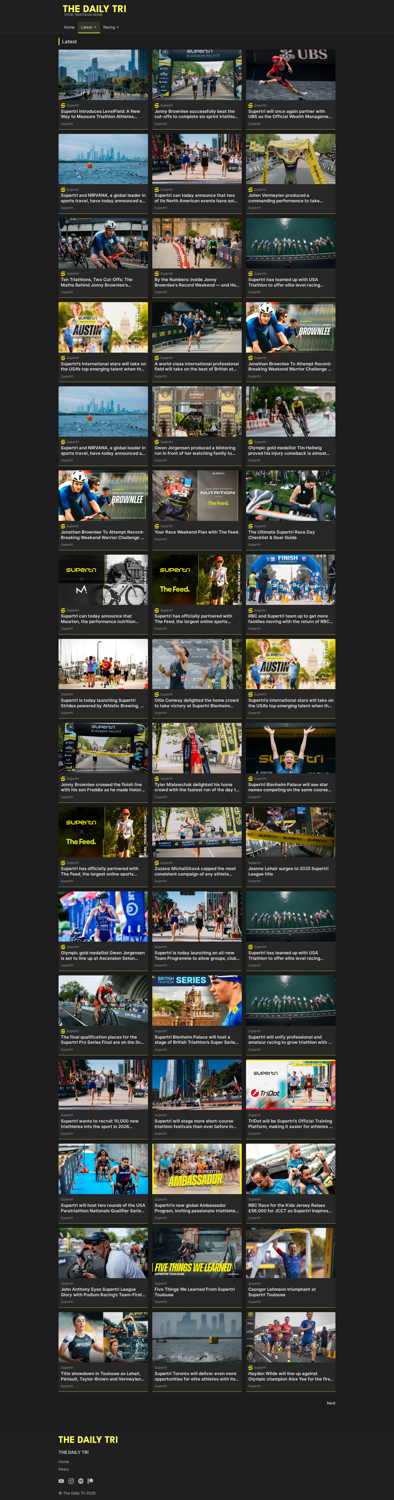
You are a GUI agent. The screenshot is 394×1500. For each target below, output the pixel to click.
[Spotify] (81, 1481)
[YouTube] (61, 1481)
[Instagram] (71, 1481)
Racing (109, 27)
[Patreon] (90, 1481)
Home (69, 27)
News (64, 1469)
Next (331, 1403)
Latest (86, 27)
